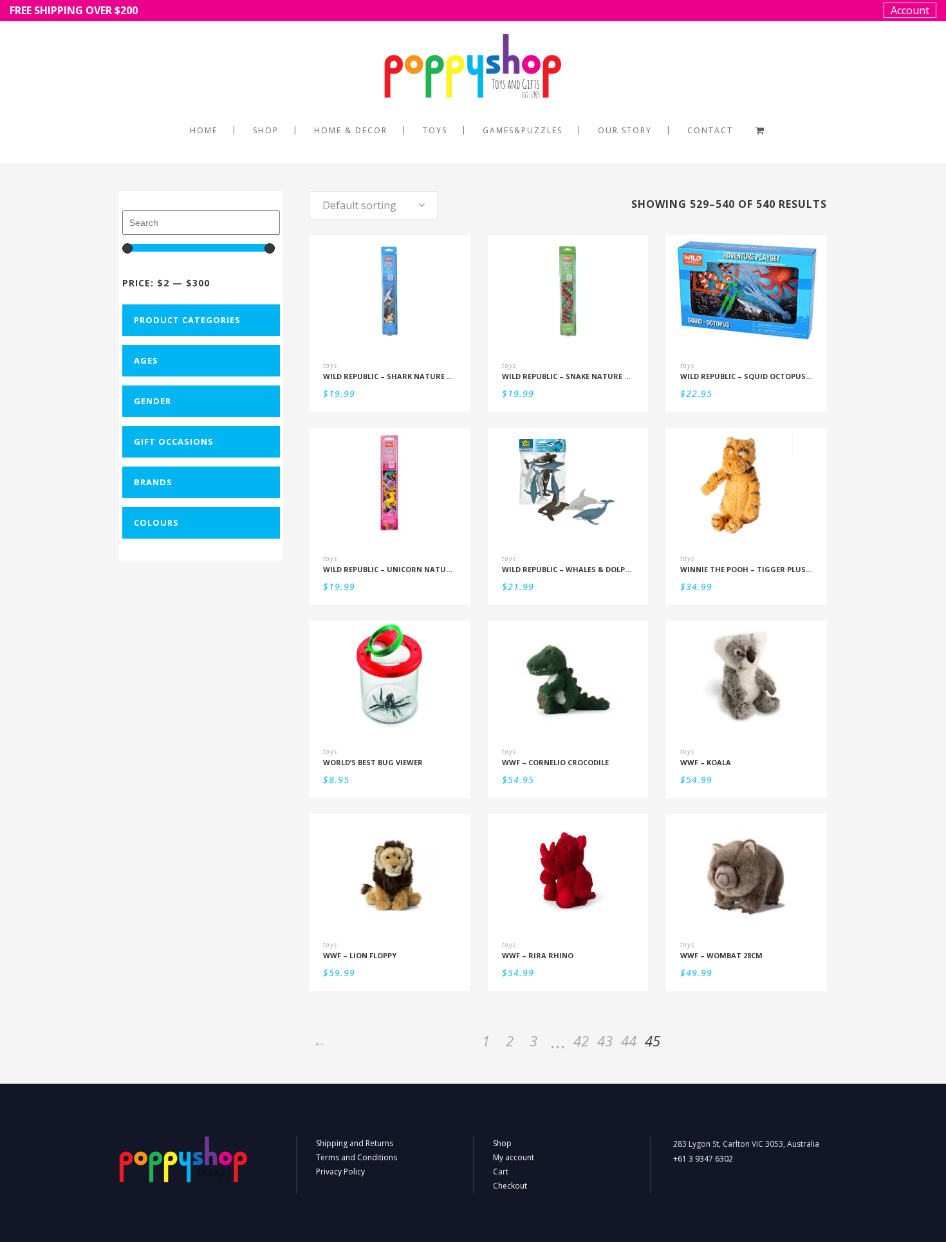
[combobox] (373, 205)
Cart (500, 1171)
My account (513, 1157)
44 (628, 1040)
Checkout (510, 1185)
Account (910, 10)
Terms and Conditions (356, 1157)
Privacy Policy (340, 1171)
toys (330, 365)
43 (605, 1040)
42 (581, 1040)
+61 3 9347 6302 (703, 1158)
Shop (502, 1143)
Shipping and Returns (354, 1143)
